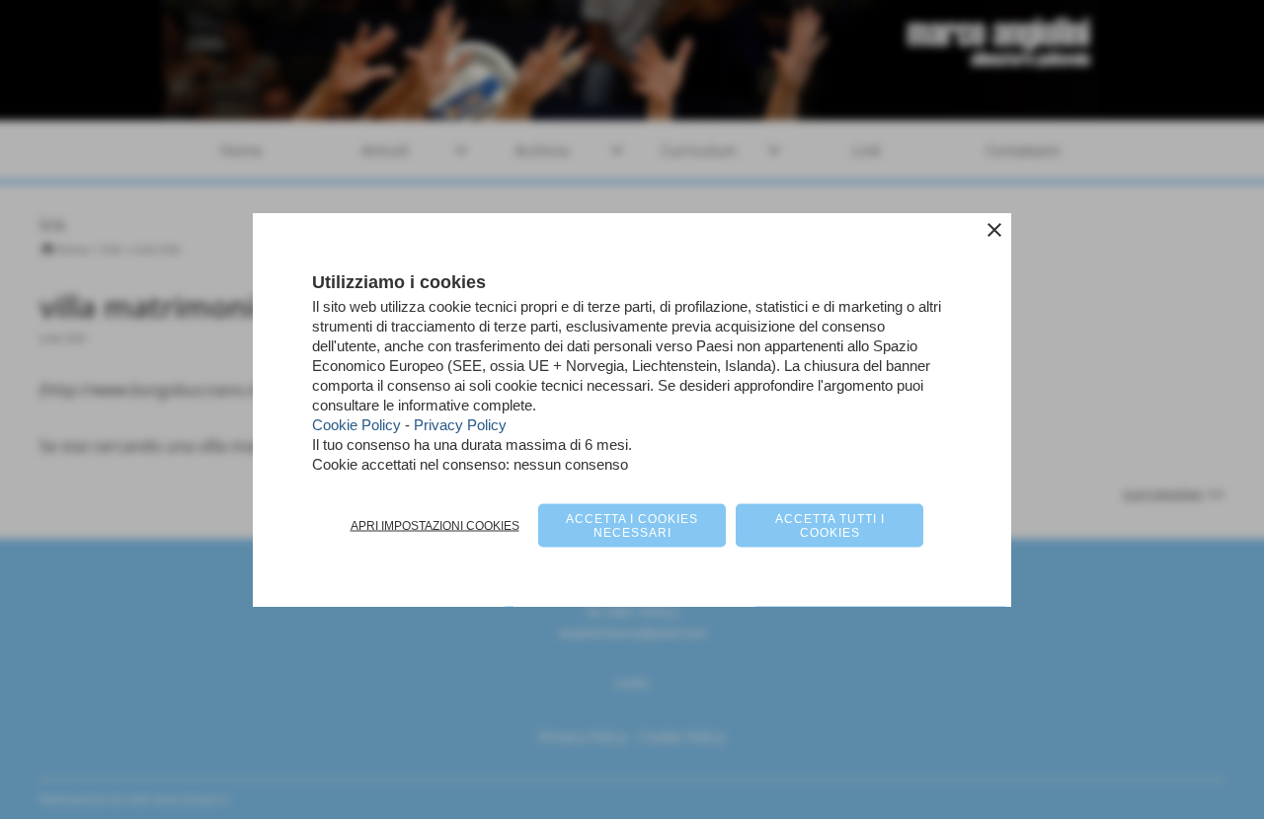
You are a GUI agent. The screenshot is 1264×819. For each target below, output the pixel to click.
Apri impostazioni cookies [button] (435, 526)
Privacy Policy (460, 424)
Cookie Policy (356, 424)
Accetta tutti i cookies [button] (830, 526)
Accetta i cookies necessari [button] (632, 526)
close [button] (994, 230)
